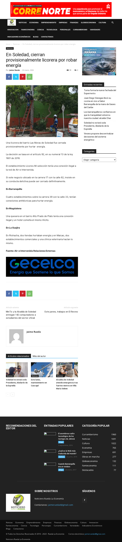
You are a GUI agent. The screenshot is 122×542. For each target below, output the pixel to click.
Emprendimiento (48, 22)
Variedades (95, 29)
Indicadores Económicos (18, 37)
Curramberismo (80, 29)
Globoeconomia (88, 22)
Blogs (35, 37)
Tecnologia (52, 29)
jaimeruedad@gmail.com (60, 504)
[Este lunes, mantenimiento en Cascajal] (42, 369)
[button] (112, 22)
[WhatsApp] (29, 77)
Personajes (65, 29)
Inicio (8, 44)
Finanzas (74, 22)
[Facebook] (9, 77)
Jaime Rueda (14, 70)
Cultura (102, 22)
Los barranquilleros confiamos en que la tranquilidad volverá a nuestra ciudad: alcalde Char (100, 115)
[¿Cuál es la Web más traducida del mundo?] (50, 454)
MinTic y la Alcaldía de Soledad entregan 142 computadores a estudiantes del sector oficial (21, 314)
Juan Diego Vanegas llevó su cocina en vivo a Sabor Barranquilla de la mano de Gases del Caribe (99, 103)
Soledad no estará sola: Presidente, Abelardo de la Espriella (17, 383)
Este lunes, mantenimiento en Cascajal (39, 383)
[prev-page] (8, 394)
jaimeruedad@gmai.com (95, 534)
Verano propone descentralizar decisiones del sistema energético (99, 136)
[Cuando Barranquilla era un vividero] (50, 467)
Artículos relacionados (18, 356)
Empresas (63, 22)
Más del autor (39, 356)
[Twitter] (16, 77)
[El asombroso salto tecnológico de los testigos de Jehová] (50, 436)
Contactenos (47, 37)
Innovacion (12, 29)
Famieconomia (28, 29)
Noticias (23, 22)
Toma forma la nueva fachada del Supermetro (100, 92)
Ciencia (40, 29)
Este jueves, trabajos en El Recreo (61, 311)
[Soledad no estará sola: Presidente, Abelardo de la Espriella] (17, 369)
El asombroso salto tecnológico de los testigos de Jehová (66, 436)
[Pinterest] (23, 77)
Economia (34, 22)
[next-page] (12, 394)
